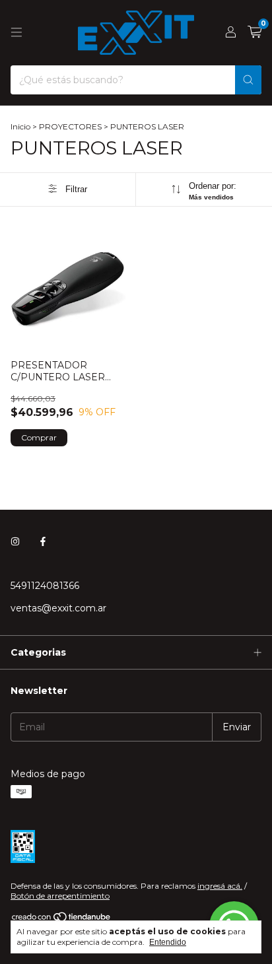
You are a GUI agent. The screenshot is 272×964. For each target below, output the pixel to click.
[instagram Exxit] (15, 542)
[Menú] (16, 32)
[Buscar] (248, 79)
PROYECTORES (70, 126)
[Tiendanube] (62, 919)
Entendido (167, 942)
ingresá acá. (219, 886)
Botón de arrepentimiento (60, 896)
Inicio (20, 126)
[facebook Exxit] (43, 542)
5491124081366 (45, 586)
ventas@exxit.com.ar (58, 608)
